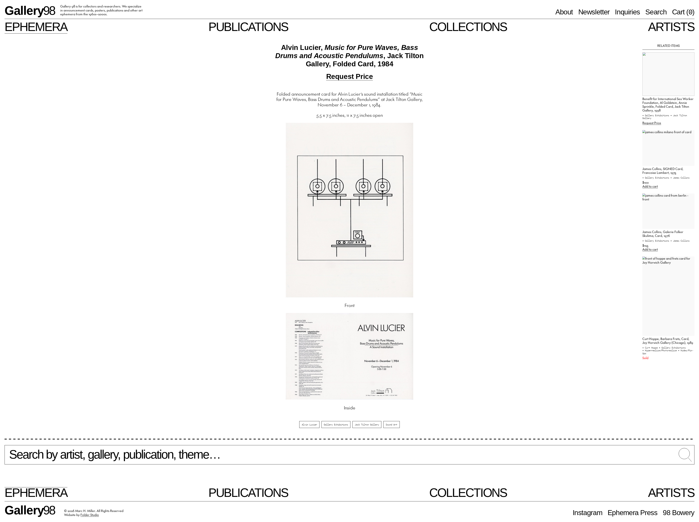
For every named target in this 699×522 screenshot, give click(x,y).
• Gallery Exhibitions (656, 115)
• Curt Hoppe (650, 347)
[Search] (349, 457)
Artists (671, 27)
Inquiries (627, 12)
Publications (248, 27)
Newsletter (594, 12)
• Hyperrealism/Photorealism (660, 350)
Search (656, 12)
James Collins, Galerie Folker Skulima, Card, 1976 (662, 234)
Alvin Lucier (309, 424)
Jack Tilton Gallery (367, 424)
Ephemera (36, 27)
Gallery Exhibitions (336, 424)
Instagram (587, 513)
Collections (468, 27)
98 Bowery (678, 513)
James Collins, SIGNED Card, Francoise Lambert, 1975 (662, 171)
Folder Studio (89, 515)
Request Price (349, 76)
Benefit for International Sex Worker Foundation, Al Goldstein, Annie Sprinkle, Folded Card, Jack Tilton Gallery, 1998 (668, 104)
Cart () (683, 12)
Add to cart (650, 186)
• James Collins (680, 177)
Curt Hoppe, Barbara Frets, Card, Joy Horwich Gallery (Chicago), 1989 (667, 341)
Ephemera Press (632, 513)
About (564, 12)
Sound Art (391, 424)
